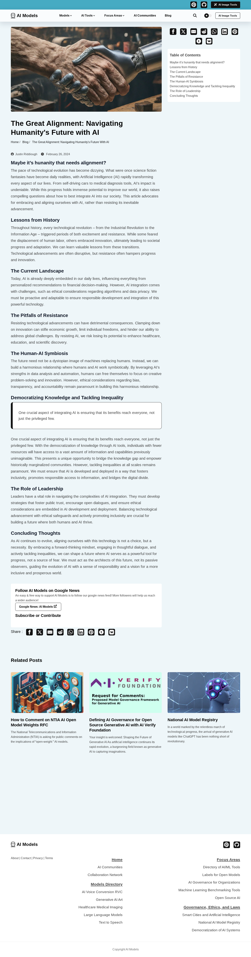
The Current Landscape (185, 71)
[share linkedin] (81, 632)
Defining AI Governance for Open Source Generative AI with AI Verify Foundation (122, 725)
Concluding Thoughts (184, 95)
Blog (168, 15)
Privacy (38, 858)
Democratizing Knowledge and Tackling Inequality (202, 86)
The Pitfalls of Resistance (186, 76)
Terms (49, 858)
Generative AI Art (109, 900)
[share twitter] (39, 632)
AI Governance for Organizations (214, 882)
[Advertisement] (125, 806)
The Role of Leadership (185, 91)
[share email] (50, 632)
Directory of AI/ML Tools (221, 867)
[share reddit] (60, 632)
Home (15, 142)
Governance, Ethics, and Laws (212, 907)
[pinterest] (193, 4)
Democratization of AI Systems (216, 930)
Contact (26, 858)
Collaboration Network (105, 875)
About (15, 858)
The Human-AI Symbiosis (186, 81)
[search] (197, 15)
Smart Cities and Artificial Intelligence (211, 915)
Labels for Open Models (221, 875)
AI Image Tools (227, 4)
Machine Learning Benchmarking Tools (209, 890)
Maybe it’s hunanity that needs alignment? (197, 62)
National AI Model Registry (193, 720)
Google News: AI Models (36, 606)
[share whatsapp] (70, 632)
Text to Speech (111, 922)
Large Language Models (103, 915)
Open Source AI (227, 898)
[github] (204, 4)
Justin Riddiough (26, 154)
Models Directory (107, 884)
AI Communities (145, 15)
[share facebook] (29, 632)
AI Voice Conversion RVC (102, 892)
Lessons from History (183, 67)
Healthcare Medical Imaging (100, 907)
